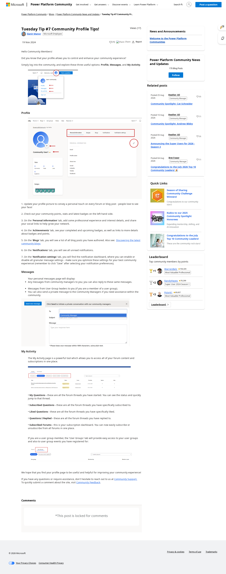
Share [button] (128, 41)
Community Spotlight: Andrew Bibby (172, 123)
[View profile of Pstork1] (159, 294)
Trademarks (211, 551)
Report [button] (139, 41)
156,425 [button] (183, 269)
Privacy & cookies (175, 551)
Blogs (51, 14)
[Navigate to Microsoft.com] (15, 4)
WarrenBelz (170, 269)
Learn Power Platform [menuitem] (144, 4)
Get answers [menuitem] (100, 4)
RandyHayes (171, 280)
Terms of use (195, 551)
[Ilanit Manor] (23, 34)
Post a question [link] (208, 4)
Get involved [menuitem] (82, 4)
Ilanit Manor (34, 33)
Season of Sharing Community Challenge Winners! (179, 193)
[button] (178, 4)
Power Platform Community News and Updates (78, 14)
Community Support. (125, 479)
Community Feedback (88, 482)
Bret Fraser (174, 157)
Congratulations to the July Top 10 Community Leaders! (183, 237)
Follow (176, 75)
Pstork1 (168, 292)
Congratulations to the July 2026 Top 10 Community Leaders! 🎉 (173, 168)
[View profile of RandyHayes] (159, 282)
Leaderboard (158, 304)
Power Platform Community (51, 4)
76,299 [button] (183, 280)
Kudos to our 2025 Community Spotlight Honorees (179, 216)
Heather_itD (174, 94)
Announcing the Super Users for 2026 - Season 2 (173, 145)
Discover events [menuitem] (120, 4)
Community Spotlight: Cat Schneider (172, 103)
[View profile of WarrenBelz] (159, 271)
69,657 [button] (178, 292)
